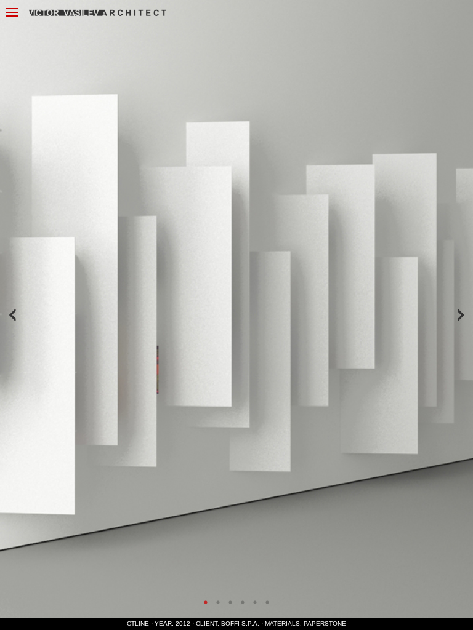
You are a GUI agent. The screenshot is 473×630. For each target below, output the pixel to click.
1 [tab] (206, 602)
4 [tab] (242, 602)
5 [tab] (255, 602)
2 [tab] (218, 602)
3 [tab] (230, 602)
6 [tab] (267, 602)
